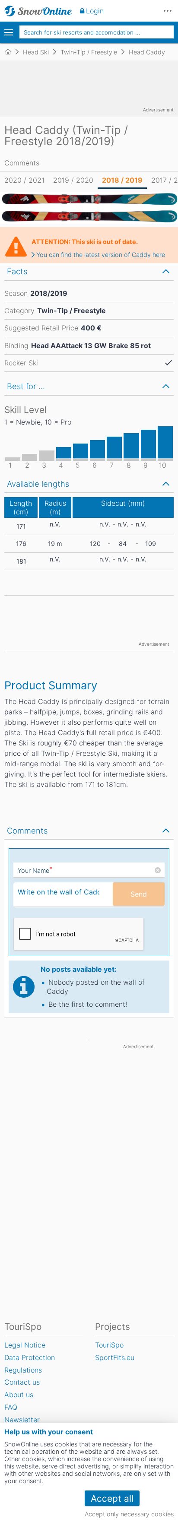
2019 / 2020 (73, 180)
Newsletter (22, 1419)
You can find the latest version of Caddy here (100, 255)
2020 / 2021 (24, 180)
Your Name (35, 870)
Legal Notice (24, 1345)
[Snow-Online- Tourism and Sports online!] (11, 52)
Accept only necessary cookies (129, 1514)
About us (18, 1394)
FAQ (10, 1407)
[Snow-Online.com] (38, 11)
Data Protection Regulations (29, 1363)
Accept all (112, 1498)
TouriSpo (109, 1345)
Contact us (22, 1382)
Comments (21, 163)
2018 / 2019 (122, 180)
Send (138, 894)
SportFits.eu (114, 1357)
